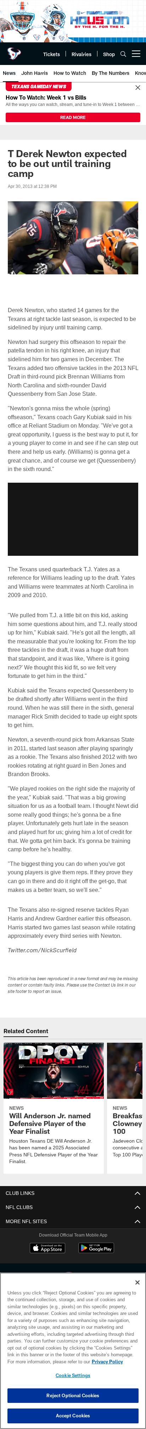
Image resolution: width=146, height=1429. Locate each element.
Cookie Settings (73, 1375)
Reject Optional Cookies (72, 1395)
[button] (73, 518)
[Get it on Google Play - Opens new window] (96, 1251)
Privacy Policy (46, 1361)
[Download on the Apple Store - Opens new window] (47, 1249)
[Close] (137, 88)
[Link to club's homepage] (14, 50)
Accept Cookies (73, 1415)
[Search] (123, 54)
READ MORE (73, 117)
